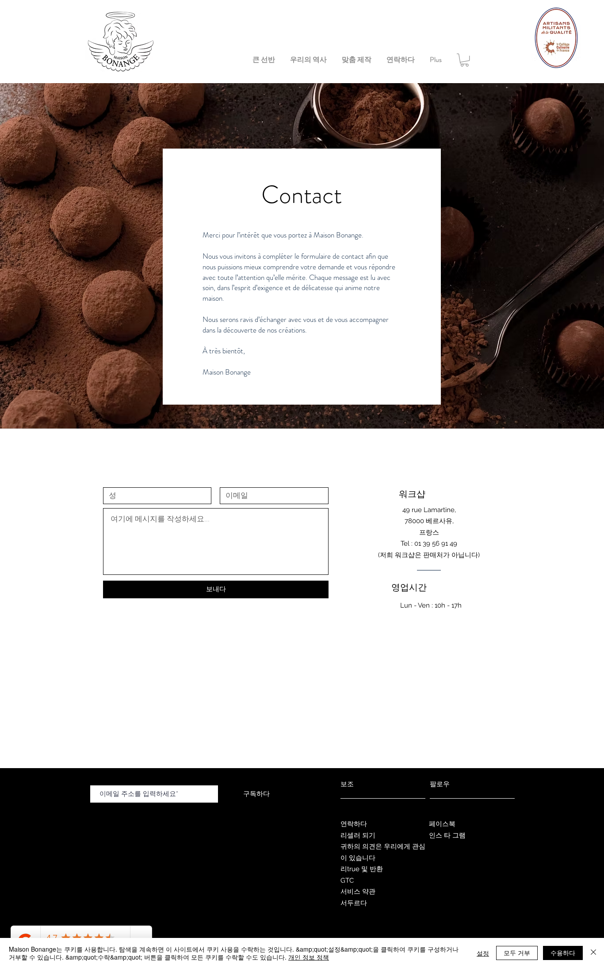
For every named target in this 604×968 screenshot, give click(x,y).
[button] (464, 60)
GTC (347, 880)
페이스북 (442, 824)
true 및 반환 (366, 869)
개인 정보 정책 (308, 957)
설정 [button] (483, 953)
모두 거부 (517, 952)
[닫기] (593, 953)
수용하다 (562, 952)
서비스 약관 (357, 891)
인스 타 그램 (447, 835)
